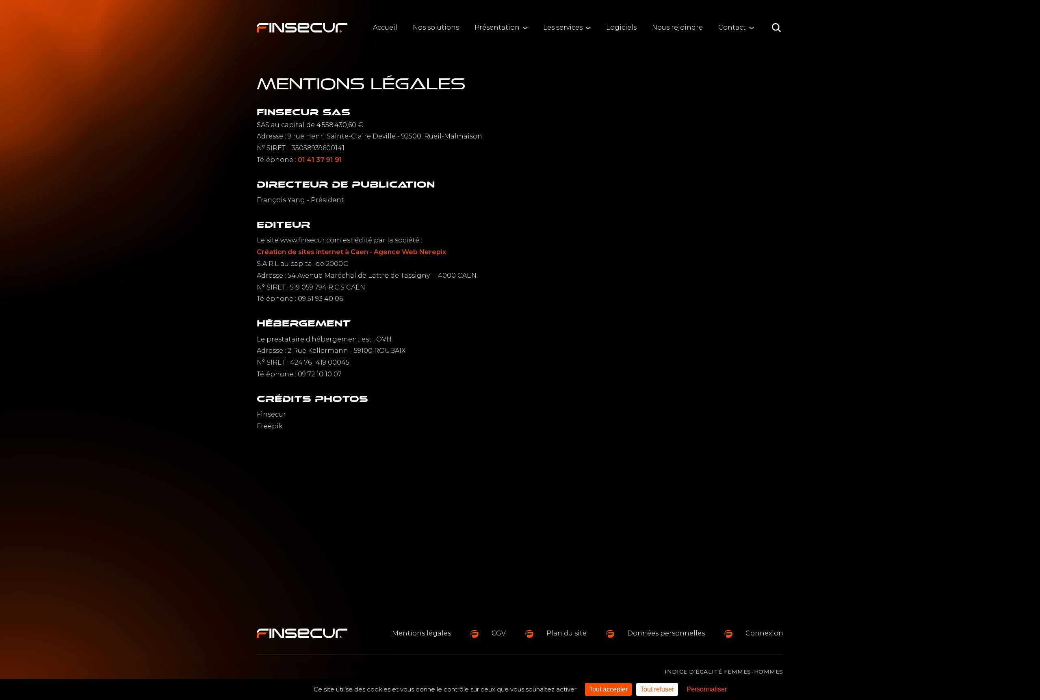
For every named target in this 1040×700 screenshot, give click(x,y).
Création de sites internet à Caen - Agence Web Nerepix (351, 252)
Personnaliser (707, 689)
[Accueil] (302, 28)
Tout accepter (608, 689)
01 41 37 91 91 (320, 160)
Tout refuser (657, 689)
